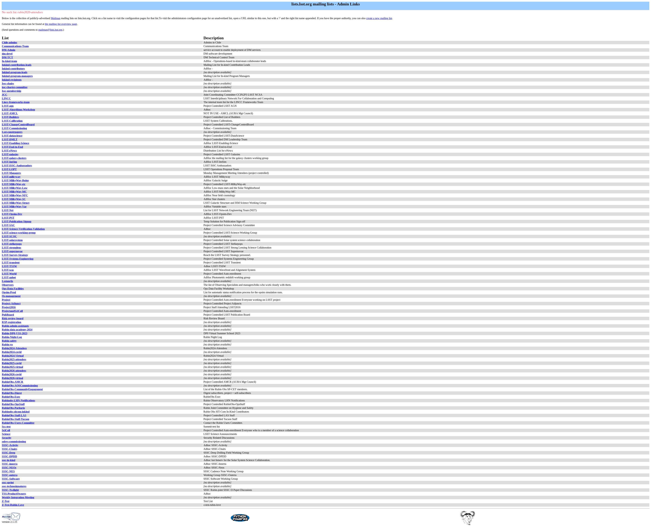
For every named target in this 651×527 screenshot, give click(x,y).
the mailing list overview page (61, 24)
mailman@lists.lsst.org (50, 29)
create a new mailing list (379, 18)
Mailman (55, 18)
